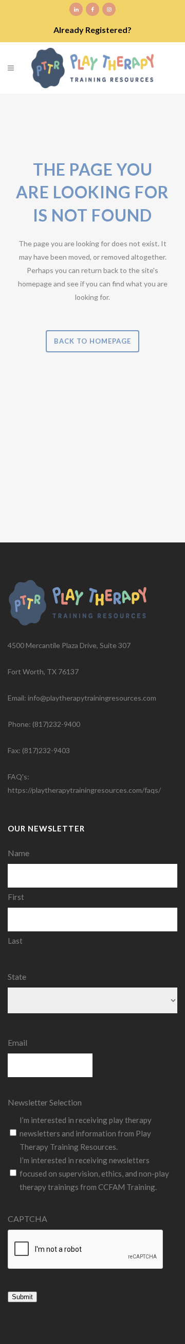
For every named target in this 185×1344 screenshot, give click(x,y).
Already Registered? (92, 30)
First (16, 896)
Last (15, 940)
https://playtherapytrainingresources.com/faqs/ (84, 790)
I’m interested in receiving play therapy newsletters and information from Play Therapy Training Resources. (86, 1133)
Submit (22, 1297)
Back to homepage (92, 341)
